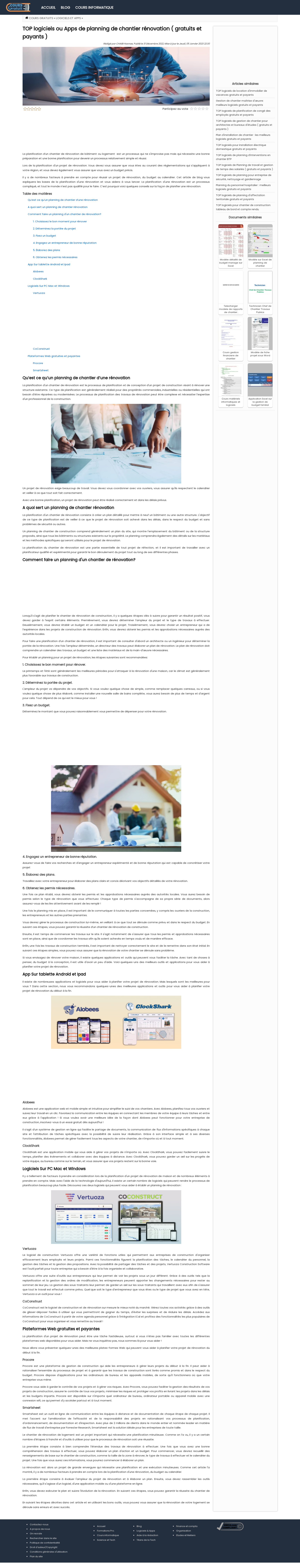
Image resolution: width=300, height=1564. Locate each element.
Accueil (48, 7)
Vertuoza (39, 293)
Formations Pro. (106, 1530)
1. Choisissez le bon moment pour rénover (60, 221)
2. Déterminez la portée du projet (54, 228)
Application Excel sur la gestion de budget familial (260, 402)
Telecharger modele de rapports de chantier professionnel (231, 310)
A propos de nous (40, 1529)
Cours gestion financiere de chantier (231, 355)
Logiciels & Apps (146, 1530)
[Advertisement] (245, 53)
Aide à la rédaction (147, 1535)
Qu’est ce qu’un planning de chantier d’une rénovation (63, 200)
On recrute (36, 1533)
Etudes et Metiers (185, 1535)
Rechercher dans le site (43, 1538)
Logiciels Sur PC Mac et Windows (49, 286)
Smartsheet (41, 370)
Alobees (38, 271)
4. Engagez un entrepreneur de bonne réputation (65, 243)
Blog (65, 7)
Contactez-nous (39, 1524)
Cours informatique (94, 7)
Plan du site (36, 1556)
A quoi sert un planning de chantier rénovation (58, 207)
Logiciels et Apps (68, 18)
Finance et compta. (187, 1526)
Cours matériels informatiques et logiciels (230, 402)
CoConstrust (41, 349)
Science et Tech (106, 1540)
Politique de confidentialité (45, 1542)
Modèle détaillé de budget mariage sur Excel (230, 262)
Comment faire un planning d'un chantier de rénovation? (64, 214)
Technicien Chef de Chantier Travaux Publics (260, 309)
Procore (38, 363)
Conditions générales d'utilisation (49, 1551)
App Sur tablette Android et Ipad (49, 264)
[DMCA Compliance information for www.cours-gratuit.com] (230, 1527)
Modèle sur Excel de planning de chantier (260, 262)
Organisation (183, 1530)
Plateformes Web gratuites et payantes (54, 356)
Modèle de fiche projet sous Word (260, 354)
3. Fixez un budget (44, 235)
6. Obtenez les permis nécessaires (55, 257)
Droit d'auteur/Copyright (43, 1547)
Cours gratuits (41, 18)
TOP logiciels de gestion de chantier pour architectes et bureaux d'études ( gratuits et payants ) (244, 125)
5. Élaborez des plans (46, 250)
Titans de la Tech (146, 1540)
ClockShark (40, 279)
